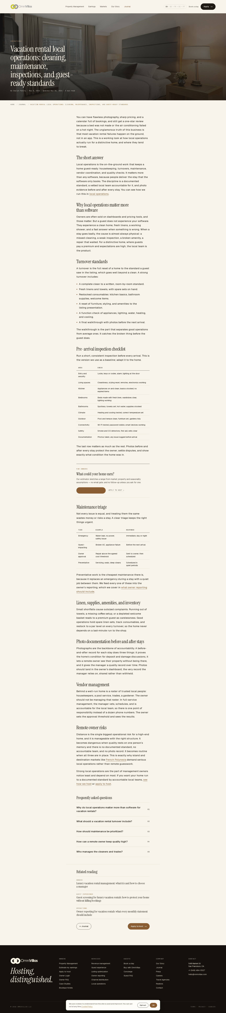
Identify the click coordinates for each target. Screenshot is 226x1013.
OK (153, 1005)
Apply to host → (116, 490)
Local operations (98, 984)
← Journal (83, 926)
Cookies (212, 1007)
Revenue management (100, 963)
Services (95, 959)
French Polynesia (116, 759)
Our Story (115, 6)
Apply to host (139, 926)
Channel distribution (99, 980)
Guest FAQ (128, 975)
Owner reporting (98, 975)
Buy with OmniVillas (132, 967)
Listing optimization (99, 971)
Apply (208, 6)
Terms (192, 1007)
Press (158, 971)
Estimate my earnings (91, 490)
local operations (99, 194)
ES (179, 7)
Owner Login (64, 975)
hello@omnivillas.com (197, 974)
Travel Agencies (163, 980)
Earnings (92, 6)
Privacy (202, 1007)
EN (167, 7)
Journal (127, 6)
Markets (103, 6)
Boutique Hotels (66, 988)
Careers (159, 975)
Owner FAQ (64, 980)
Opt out (143, 1005)
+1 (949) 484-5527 (196, 970)
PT (184, 7)
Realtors (159, 984)
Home (12, 104)
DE (171, 7)
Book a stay (194, 6)
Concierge (128, 971)
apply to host (103, 783)
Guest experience (98, 967)
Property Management (75, 6)
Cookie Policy (86, 1006)
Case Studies (64, 984)
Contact (159, 988)
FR (175, 7)
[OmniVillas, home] (21, 6)
